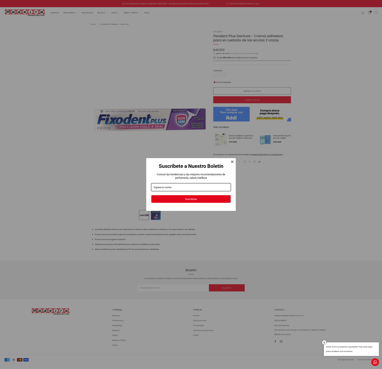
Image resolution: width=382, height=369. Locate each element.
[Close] (232, 161)
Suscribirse (191, 199)
